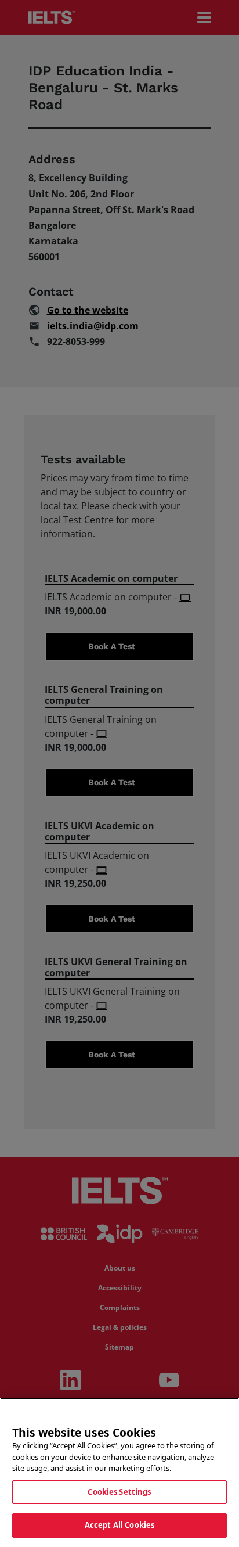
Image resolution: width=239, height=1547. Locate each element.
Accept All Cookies (119, 1525)
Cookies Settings (119, 1492)
